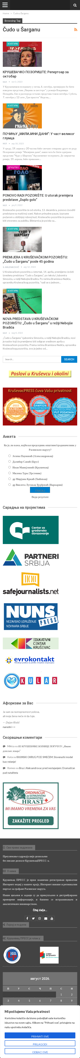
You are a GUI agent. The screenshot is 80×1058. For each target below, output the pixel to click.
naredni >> (9, 726)
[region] (40, 1031)
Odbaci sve (40, 1052)
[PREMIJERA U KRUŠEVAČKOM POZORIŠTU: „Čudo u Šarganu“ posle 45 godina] (22, 239)
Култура (13, 44)
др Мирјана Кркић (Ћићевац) (29, 479)
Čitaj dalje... (40, 910)
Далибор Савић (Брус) (25, 461)
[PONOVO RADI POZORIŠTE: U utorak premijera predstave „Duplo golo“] (22, 177)
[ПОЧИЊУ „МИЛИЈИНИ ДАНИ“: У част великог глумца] (22, 115)
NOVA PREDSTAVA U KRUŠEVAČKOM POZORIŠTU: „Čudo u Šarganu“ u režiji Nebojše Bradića (38, 323)
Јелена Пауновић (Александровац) (32, 456)
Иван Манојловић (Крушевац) (30, 467)
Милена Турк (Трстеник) (26, 473)
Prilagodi (40, 1044)
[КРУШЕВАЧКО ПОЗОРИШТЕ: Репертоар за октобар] (22, 54)
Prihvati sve (40, 1036)
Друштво (13, 167)
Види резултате (40, 496)
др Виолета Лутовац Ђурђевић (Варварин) (37, 484)
